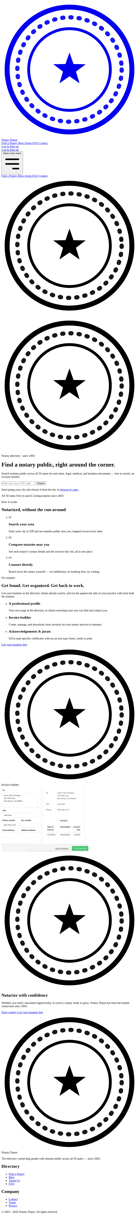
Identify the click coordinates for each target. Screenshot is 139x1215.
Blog (21, 143)
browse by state (69, 489)
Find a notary (9, 1012)
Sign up (14, 146)
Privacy (13, 1205)
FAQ (35, 143)
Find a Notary (9, 143)
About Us (14, 1180)
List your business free (14, 644)
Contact (43, 143)
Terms (12, 1202)
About (28, 143)
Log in (5, 146)
